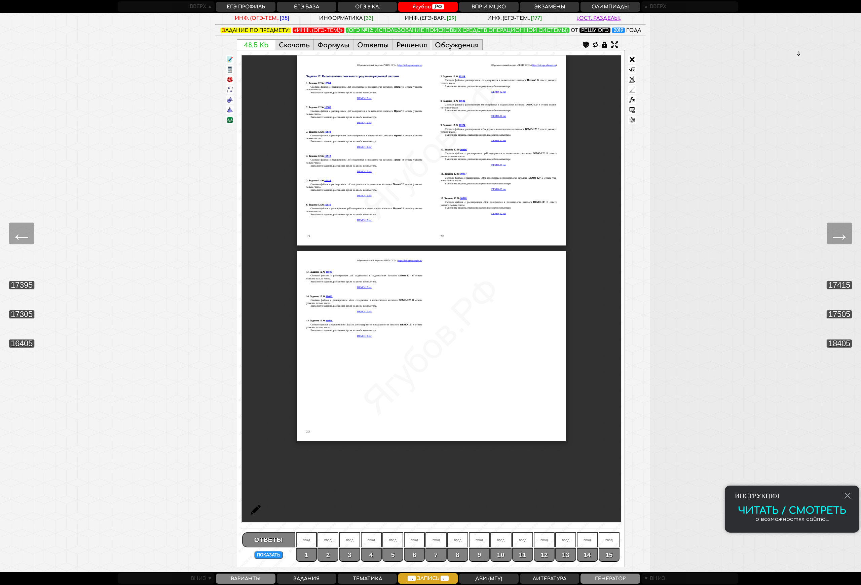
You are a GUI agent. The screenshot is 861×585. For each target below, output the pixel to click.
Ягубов (427, 6)
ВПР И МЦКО (489, 6)
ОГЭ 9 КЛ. (367, 6)
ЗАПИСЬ (428, 578)
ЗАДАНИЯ (306, 578)
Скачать (294, 45)
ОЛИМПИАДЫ (610, 6)
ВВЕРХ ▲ (202, 6)
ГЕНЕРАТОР (610, 578)
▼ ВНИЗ (653, 578)
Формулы (333, 45)
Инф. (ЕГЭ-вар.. (430, 18)
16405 (22, 343)
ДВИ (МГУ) (488, 578)
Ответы (373, 45)
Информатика (346, 18)
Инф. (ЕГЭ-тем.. (514, 18)
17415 (839, 284)
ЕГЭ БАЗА (306, 6)
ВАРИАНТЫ (246, 578)
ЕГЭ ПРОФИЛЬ (246, 6)
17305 (22, 314)
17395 (22, 284)
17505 (839, 314)
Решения (412, 45)
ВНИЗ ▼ (203, 578)
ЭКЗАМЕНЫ (549, 6)
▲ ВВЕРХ (653, 6)
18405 (839, 343)
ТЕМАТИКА (367, 578)
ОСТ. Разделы (599, 18)
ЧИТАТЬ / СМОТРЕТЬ (792, 510)
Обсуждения (457, 45)
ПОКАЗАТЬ (268, 554)
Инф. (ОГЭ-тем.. (262, 18)
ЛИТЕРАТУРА (549, 578)
